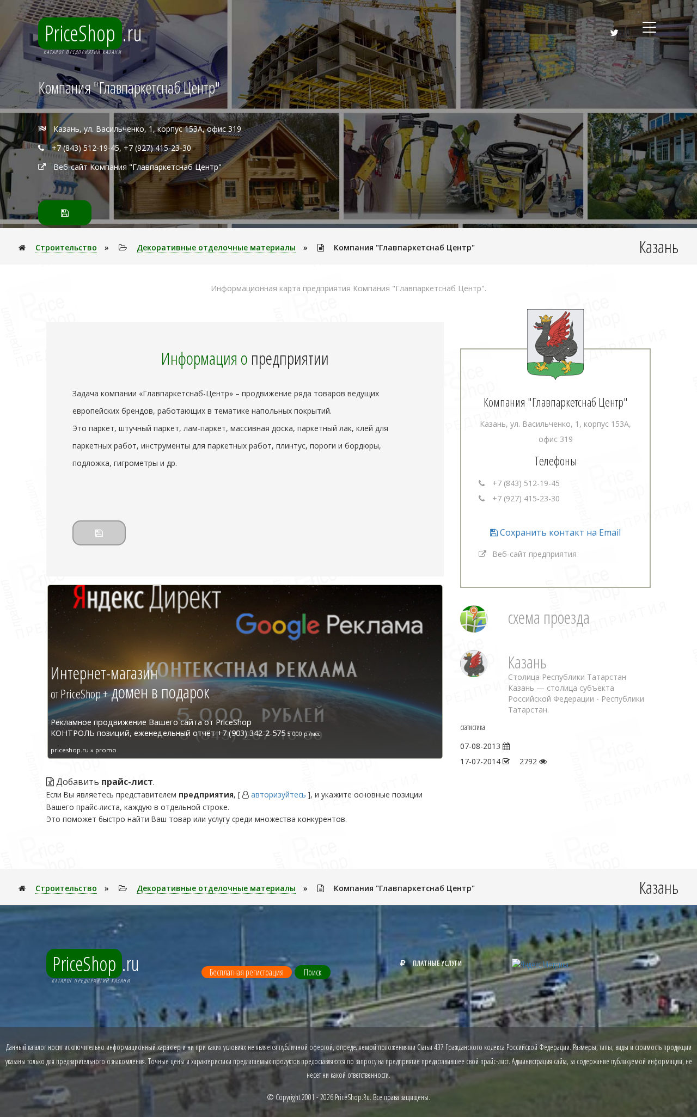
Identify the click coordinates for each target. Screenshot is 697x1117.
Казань (527, 661)
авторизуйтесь (278, 794)
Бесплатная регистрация (247, 972)
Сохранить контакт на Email (559, 532)
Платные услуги (437, 963)
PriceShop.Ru (352, 1097)
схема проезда (549, 617)
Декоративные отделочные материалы (216, 247)
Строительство (66, 247)
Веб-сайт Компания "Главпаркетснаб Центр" (137, 167)
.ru (93, 33)
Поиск (312, 972)
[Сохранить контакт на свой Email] (64, 212)
